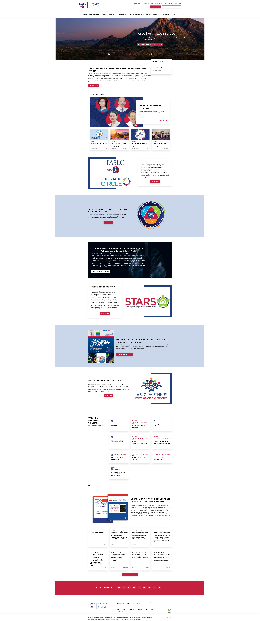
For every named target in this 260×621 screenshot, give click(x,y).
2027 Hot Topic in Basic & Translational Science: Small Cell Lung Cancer (118, 474)
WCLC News (177, 3)
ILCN (128, 603)
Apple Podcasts (159, 587)
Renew (154, 64)
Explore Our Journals (130, 574)
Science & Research (108, 14)
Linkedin (129, 587)
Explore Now (155, 181)
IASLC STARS (136, 603)
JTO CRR (131, 602)
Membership (122, 14)
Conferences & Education (91, 14)
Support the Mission (169, 14)
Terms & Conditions (149, 609)
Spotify (154, 587)
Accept (169, 617)
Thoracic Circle (136, 3)
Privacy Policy (139, 609)
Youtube (134, 587)
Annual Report (131, 609)
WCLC (118, 602)
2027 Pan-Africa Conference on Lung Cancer (118, 458)
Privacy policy (137, 619)
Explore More (94, 85)
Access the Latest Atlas (124, 354)
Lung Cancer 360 (148, 3)
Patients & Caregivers (135, 14)
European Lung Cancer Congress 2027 (159, 458)
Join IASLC (157, 3)
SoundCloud (149, 587)
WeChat (144, 587)
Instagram (139, 587)
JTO (124, 602)
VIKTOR (162, 602)
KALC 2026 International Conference (117, 425)
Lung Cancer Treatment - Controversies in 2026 (117, 441)
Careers (118, 609)
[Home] (89, 5)
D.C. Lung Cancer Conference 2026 (161, 425)
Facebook (124, 587)
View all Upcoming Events (94, 425)
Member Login (167, 3)
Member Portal (120, 603)
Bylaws (124, 609)
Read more (162, 120)
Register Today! (93, 45)
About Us (156, 14)
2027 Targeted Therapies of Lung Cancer (139, 458)
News (148, 14)
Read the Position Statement (100, 271)
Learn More (108, 222)
